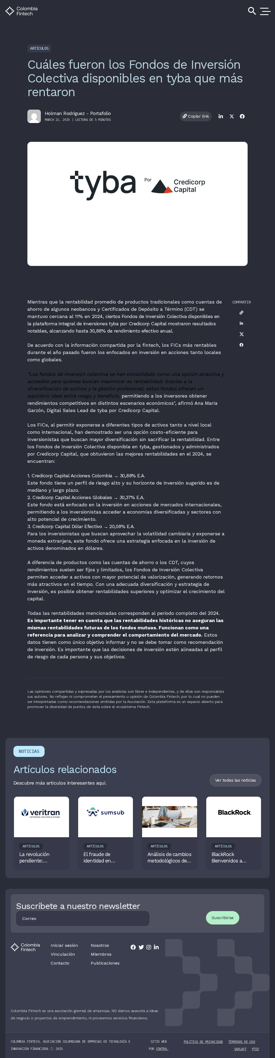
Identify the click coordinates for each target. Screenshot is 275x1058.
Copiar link (198, 116)
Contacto (60, 963)
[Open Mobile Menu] (264, 11)
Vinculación (63, 954)
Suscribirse (223, 917)
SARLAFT (240, 1049)
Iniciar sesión (64, 945)
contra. (162, 1049)
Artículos (39, 48)
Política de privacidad (203, 1042)
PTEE (255, 1049)
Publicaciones (105, 963)
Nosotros (100, 945)
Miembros (101, 954)
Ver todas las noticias (235, 780)
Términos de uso (241, 1042)
